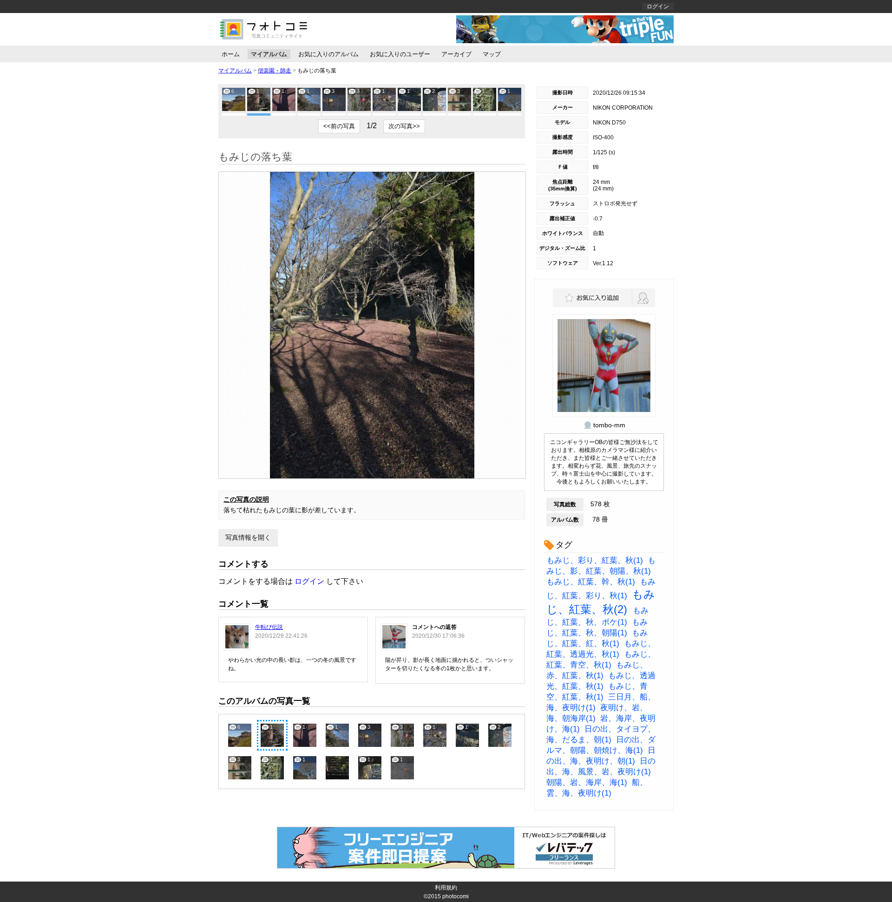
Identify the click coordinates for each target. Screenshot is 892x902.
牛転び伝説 (269, 627)
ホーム (231, 54)
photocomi (455, 896)
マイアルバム (269, 54)
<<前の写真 (339, 126)
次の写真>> (404, 126)
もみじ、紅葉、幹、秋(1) (590, 581)
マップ (492, 54)
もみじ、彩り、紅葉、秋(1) (594, 560)
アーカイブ (456, 54)
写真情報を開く (248, 537)
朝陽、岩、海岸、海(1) (586, 782)
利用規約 (446, 887)
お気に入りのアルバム (328, 54)
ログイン (658, 6)
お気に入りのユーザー (400, 54)
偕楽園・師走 (274, 70)
